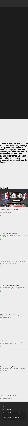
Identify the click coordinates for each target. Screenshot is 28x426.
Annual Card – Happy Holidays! (8, 395)
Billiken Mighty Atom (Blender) (8, 314)
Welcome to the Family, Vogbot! (8, 367)
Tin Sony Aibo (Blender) (6, 260)
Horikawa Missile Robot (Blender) (9, 209)
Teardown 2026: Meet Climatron (8, 233)
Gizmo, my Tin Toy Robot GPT (7, 340)
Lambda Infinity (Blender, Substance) (9, 285)
